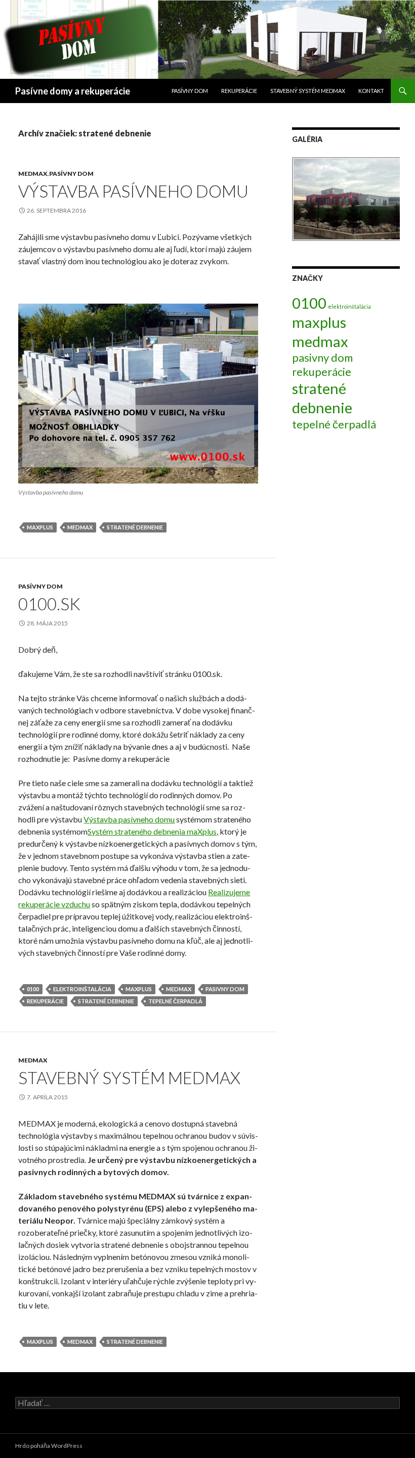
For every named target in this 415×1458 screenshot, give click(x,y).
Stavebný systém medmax (307, 90)
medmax (80, 527)
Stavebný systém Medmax (129, 1077)
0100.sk (49, 604)
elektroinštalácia (82, 989)
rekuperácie (45, 1001)
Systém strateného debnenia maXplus (152, 831)
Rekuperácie (239, 90)
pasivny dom (224, 989)
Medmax (33, 173)
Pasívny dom (190, 90)
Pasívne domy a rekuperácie (72, 90)
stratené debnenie (135, 527)
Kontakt (371, 90)
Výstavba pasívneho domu (133, 191)
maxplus (40, 527)
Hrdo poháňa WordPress (48, 1445)
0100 (33, 989)
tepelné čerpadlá (175, 1001)
